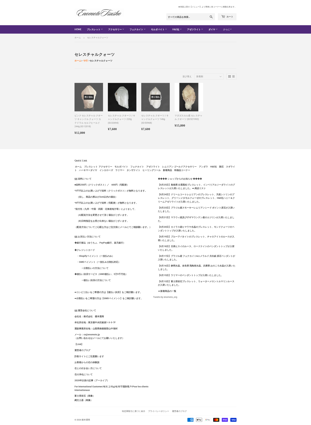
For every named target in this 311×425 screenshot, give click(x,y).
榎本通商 (86, 420)
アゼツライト (194, 29)
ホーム (78, 37)
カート (229, 16)
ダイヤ (212, 29)
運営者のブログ (179, 411)
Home (78, 29)
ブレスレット (94, 29)
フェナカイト (137, 29)
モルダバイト (158, 29)
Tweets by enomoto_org (165, 297)
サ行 (85, 60)
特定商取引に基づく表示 (133, 411)
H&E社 (176, 29)
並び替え (187, 76)
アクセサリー (115, 29)
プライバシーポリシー (158, 411)
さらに (226, 29)
